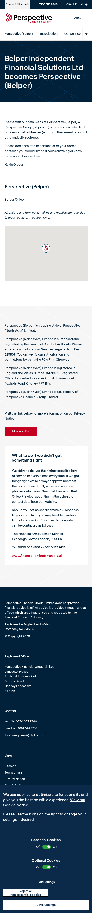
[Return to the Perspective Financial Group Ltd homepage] (28, 18)
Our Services (73, 33)
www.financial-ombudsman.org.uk (37, 555)
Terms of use (13, 772)
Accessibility (17, 4)
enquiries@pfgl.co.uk (28, 735)
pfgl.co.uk (41, 127)
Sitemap (10, 766)
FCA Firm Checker (55, 359)
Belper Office (14, 199)
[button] (46, 248)
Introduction (49, 33)
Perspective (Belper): (19, 33)
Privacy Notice (15, 779)
